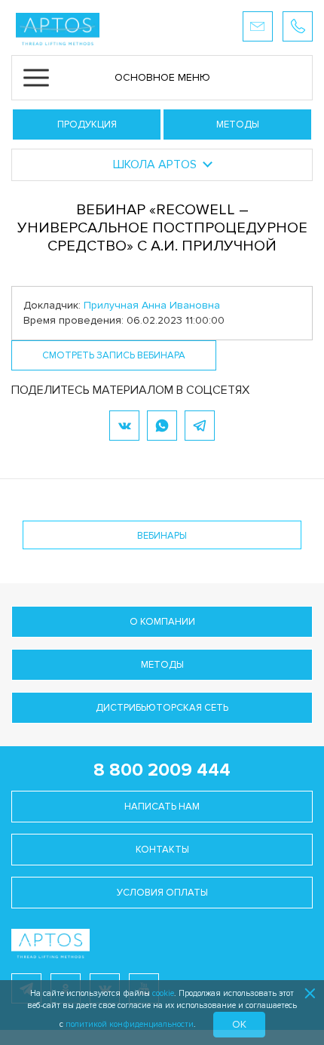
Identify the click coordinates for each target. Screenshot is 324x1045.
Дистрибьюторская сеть (162, 708)
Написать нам (162, 807)
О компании (162, 622)
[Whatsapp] (162, 425)
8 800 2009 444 (162, 770)
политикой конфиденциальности (130, 1024)
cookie (163, 993)
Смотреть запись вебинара (113, 355)
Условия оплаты (162, 893)
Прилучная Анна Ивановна (152, 305)
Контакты (162, 850)
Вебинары (162, 536)
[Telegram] (200, 425)
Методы (237, 124)
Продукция (87, 124)
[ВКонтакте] (124, 425)
